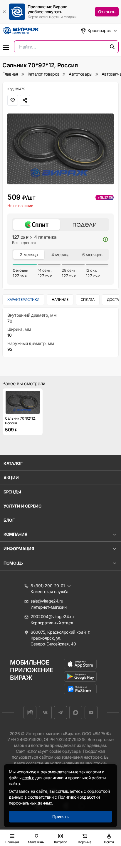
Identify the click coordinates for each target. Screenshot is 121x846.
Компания (15, 534)
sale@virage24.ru (47, 600)
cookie (28, 777)
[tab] (36, 224)
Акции (11, 477)
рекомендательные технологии (71, 771)
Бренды (12, 491)
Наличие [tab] (60, 299)
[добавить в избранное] (12, 100)
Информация (19, 548)
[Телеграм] (60, 712)
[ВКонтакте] (45, 712)
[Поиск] (112, 46)
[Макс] (75, 712)
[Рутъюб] (29, 712)
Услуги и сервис (22, 505)
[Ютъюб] (91, 712)
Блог (9, 520)
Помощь (13, 562)
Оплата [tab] (88, 299)
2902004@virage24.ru (52, 616)
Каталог (13, 463)
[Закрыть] (4, 11)
